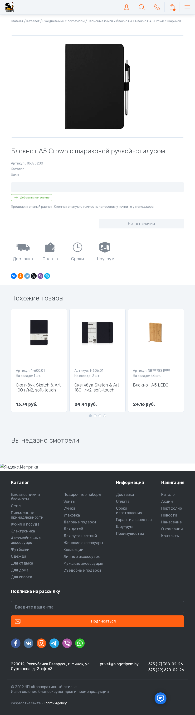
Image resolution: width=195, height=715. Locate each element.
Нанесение (171, 522)
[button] (90, 415)
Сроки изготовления (129, 510)
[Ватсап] (80, 643)
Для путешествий (80, 536)
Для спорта (21, 577)
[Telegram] (27, 276)
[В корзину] (172, 7)
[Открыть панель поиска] (142, 7)
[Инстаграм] (41, 643)
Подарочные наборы (82, 494)
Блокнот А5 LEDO (150, 385)
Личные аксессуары (81, 556)
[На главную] (9, 7)
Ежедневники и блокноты (25, 496)
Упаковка (71, 515)
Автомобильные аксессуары (26, 540)
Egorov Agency (55, 703)
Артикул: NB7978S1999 (151, 371)
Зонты (69, 501)
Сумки (69, 508)
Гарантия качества (134, 519)
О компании (172, 529)
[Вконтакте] (28, 643)
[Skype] (47, 276)
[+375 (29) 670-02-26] (157, 7)
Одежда (18, 556)
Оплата (123, 501)
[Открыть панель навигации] (187, 7)
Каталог (168, 494)
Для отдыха (22, 563)
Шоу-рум (124, 526)
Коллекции (73, 549)
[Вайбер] (67, 643)
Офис (16, 506)
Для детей (73, 529)
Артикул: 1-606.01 (88, 371)
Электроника (23, 531)
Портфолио (171, 508)
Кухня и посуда (25, 524)
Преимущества (130, 533)
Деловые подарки (79, 522)
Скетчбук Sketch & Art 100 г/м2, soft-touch (38, 388)
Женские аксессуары (83, 543)
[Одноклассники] (20, 276)
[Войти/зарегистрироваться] (126, 7)
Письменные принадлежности (27, 515)
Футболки (20, 549)
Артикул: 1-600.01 (30, 371)
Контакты (170, 536)
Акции (167, 501)
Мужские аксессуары (83, 563)
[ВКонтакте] (14, 276)
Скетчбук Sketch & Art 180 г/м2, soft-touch (96, 388)
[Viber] (40, 276)
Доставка (125, 494)
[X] (34, 276)
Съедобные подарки (82, 570)
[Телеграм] (54, 643)
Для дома (20, 570)
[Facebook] (15, 643)
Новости (169, 515)
